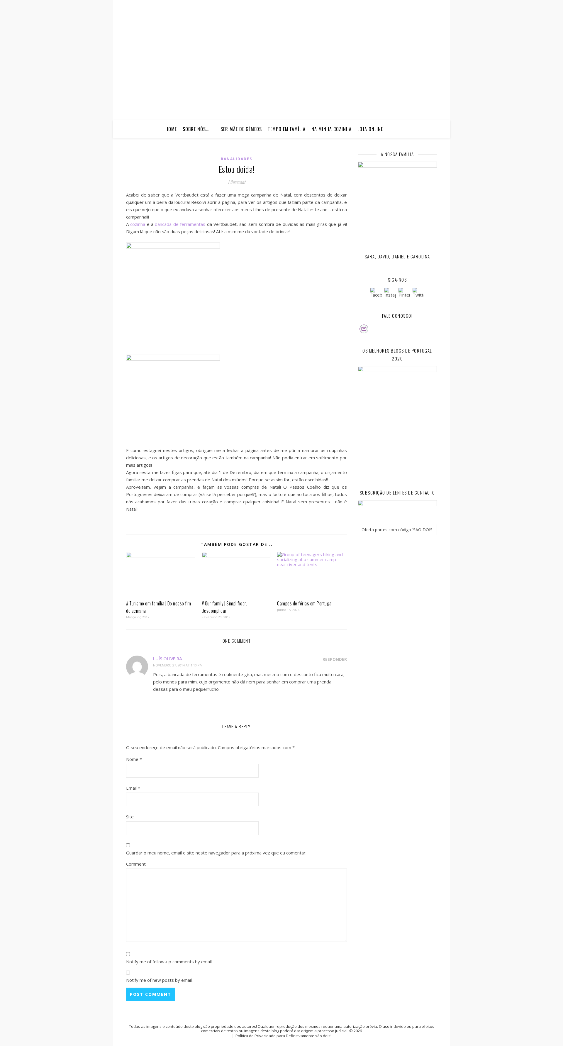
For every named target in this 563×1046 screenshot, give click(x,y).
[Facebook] (376, 293)
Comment (136, 864)
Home (171, 129)
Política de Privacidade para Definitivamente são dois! (283, 1035)
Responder (335, 659)
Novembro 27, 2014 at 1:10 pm (178, 665)
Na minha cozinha (331, 129)
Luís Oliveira (167, 658)
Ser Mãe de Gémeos (241, 129)
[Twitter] (418, 293)
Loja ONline (370, 129)
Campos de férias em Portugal (305, 603)
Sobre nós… (196, 129)
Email (133, 788)
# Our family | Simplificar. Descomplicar (224, 607)
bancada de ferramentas (180, 224)
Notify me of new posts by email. (159, 980)
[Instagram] (390, 293)
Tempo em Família (287, 129)
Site (130, 817)
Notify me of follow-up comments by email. (169, 961)
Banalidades (236, 158)
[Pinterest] (404, 293)
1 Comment (236, 182)
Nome (134, 759)
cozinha (137, 224)
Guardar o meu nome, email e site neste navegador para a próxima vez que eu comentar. (216, 853)
